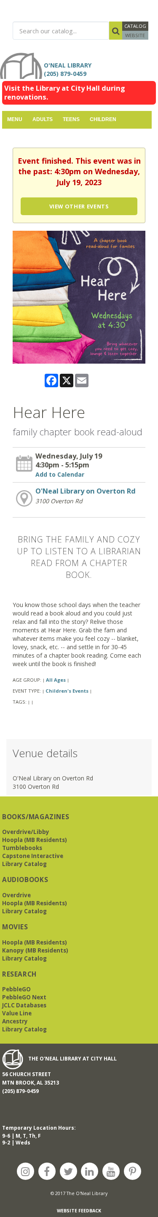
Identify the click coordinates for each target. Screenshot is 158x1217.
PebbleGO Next (24, 997)
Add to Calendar (59, 474)
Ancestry (15, 1021)
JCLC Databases (24, 1005)
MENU (14, 119)
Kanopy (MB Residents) (35, 950)
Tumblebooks (22, 848)
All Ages (56, 680)
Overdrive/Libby (25, 832)
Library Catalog (24, 864)
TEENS (71, 119)
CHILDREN (103, 119)
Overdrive (16, 895)
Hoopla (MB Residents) (34, 840)
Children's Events (67, 691)
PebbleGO (16, 989)
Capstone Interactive (32, 856)
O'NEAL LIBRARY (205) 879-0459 (69, 69)
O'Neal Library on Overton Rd (85, 491)
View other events (79, 206)
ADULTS (42, 119)
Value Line (17, 1013)
